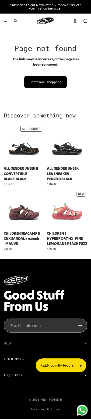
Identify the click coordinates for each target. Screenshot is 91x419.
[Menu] (5, 20)
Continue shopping (45, 82)
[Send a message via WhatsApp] (82, 410)
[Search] (15, 21)
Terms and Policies (45, 409)
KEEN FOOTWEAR (51, 399)
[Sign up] (80, 325)
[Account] (75, 21)
